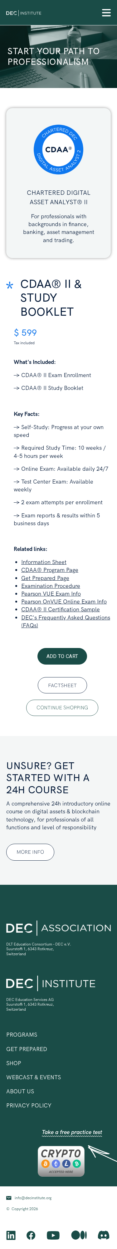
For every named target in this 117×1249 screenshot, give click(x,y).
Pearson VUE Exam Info (51, 593)
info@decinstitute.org (33, 1197)
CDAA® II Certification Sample (60, 609)
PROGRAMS (21, 1034)
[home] (23, 12)
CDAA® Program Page (49, 569)
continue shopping (62, 707)
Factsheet (62, 685)
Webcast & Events (33, 1077)
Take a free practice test (72, 1132)
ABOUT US (20, 1091)
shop (13, 1063)
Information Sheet (43, 562)
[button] (106, 13)
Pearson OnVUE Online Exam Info (64, 601)
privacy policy (28, 1105)
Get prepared (26, 1049)
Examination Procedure (50, 585)
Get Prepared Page (45, 578)
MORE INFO (30, 852)
